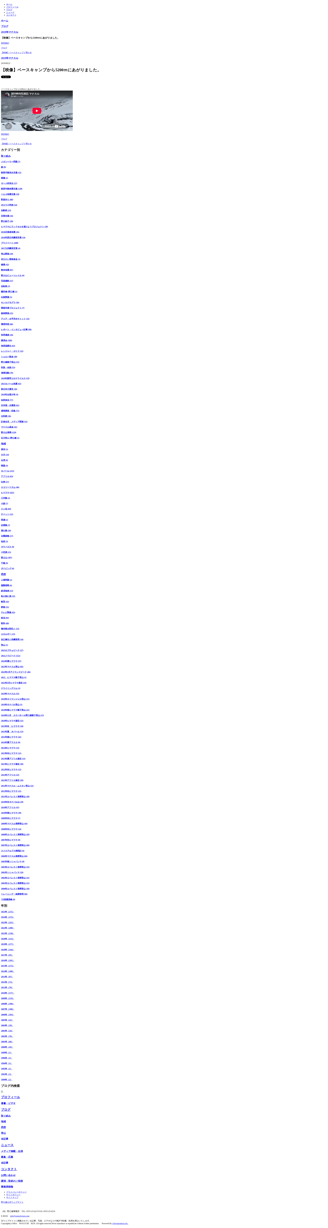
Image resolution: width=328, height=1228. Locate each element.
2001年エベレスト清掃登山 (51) (15, 883)
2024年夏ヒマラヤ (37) (11, 661)
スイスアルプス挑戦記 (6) (12, 851)
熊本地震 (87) (7, 270)
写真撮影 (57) (7, 281)
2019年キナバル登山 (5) (11, 704)
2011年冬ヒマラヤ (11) (11, 791)
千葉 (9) (4, 563)
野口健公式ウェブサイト (12, 1202)
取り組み (6, 156)
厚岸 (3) (4, 449)
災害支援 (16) (7, 216)
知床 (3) (4, 541)
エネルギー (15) (8, 634)
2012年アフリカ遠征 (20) (12, 780)
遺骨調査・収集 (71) (10, 411)
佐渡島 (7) (5, 525)
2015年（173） (7, 966)
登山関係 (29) (7, 254)
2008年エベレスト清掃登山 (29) (15, 834)
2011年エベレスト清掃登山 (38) (15, 796)
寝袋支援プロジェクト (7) (12, 308)
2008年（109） (7, 1004)
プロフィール (12, 7)
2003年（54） (7, 1031)
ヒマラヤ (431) (7, 493)
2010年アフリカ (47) (10, 807)
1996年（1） (6, 1058)
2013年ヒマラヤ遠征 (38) (12, 764)
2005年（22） (7, 1020)
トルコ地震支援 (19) (10, 194)
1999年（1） (6, 1052)
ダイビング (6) (7, 568)
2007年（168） (7, 1009)
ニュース (10, 12)
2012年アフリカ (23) (10, 775)
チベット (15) (7, 514)
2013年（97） (7, 977)
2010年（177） (7, 993)
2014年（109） (7, 971)
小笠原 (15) (6, 552)
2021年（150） (7, 933)
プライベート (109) (9, 243)
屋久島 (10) (6, 530)
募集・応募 (7, 1157)
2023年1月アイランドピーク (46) (15, 672)
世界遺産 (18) (7, 335)
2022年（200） (7, 928)
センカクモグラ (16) (10, 302)
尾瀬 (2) (4, 520)
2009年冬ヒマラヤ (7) (10, 818)
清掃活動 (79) (7, 373)
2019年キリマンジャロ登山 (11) (15, 699)
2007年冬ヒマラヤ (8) (10, 840)
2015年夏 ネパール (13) (12, 731)
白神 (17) (5, 482)
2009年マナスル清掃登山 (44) (14, 823)
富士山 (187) (6, 557)
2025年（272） (7, 912)
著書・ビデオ (8, 1103)
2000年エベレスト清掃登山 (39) (15, 889)
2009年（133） (7, 998)
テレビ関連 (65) (8, 612)
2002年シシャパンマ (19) (12, 872)
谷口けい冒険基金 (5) (10, 259)
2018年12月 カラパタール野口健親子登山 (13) (22, 715)
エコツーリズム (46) (10, 487)
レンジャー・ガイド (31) (12, 351)
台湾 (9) (4, 460)
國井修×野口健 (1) (9, 291)
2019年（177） (7, 944)
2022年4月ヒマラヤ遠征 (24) (13, 683)
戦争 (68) (5, 623)
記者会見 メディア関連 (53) (14, 422)
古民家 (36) (6, 416)
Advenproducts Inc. (120, 1223)
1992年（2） (6, 1074)
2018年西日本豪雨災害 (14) (13, 237)
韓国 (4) (4, 465)
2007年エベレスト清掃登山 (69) (15, 845)
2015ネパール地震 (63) (11, 384)
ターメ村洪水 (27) (9, 183)
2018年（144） (7, 950)
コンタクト (11, 15)
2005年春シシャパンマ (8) (12, 861)
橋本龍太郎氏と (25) (10, 629)
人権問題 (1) (6, 580)
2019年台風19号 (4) (9, 394)
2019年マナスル (9, 32)
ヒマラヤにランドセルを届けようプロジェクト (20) (24, 227)
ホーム (9, 4)
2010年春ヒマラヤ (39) (11, 813)
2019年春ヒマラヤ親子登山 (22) (15, 710)
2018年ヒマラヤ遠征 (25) (12, 721)
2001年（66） (7, 1042)
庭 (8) (3, 167)
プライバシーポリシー (16, 1192)
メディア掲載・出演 (12, 1151)
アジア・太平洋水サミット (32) (15, 319)
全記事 (4, 1138)
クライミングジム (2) (10, 688)
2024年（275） (7, 917)
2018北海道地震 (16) (10, 232)
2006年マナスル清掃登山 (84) (14, 856)
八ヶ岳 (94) (6, 509)
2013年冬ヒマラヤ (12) (11, 753)
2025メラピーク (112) (10, 656)
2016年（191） (7, 960)
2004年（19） (7, 1025)
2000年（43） (7, 1047)
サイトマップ (12, 1197)
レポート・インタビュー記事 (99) (16, 329)
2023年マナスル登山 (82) (12, 667)
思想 (3, 574)
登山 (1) (4, 645)
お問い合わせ (8, 1175)
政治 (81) (5, 618)
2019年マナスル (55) (10, 694)
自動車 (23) (6, 210)
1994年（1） (6, 1063)
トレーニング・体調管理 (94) (14, 894)
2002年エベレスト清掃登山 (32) (15, 878)
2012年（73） (7, 982)
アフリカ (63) (7, 476)
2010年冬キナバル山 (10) (12, 802)
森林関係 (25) (7, 313)
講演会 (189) (6, 340)
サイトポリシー (13, 1195)
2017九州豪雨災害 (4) (10, 248)
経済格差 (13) (7, 591)
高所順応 (5, 43)
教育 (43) (5, 602)
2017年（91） (7, 955)
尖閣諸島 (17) (7, 536)
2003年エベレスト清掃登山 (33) (15, 867)
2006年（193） (7, 1015)
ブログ (9, 10)
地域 (3, 443)
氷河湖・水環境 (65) (10, 405)
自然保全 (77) (7, 400)
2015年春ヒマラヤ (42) (11, 737)
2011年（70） (7, 987)
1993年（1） (6, 1069)
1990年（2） (6, 1079)
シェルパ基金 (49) (9, 357)
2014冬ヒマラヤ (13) (10, 748)
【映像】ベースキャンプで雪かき (16, 53)
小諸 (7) (4, 503)
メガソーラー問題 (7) (10, 162)
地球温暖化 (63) (8, 346)
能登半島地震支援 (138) (11, 189)
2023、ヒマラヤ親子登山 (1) (13, 677)
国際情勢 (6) (6, 585)
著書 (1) (4, 178)
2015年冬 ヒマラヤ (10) (12, 726)
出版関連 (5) (6, 297)
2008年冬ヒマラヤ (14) (11, 829)
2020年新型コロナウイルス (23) (15, 378)
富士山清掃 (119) (8, 432)
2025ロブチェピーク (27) (12, 650)
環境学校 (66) (7, 324)
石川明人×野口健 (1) (10, 438)
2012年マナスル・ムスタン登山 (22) (17, 786)
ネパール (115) (7, 471)
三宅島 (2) (5, 498)
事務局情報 (7, 1186)
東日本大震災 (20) (9, 389)
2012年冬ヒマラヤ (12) (11, 769)
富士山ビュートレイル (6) (12, 275)
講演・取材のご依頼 (12, 1181)
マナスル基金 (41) (9, 427)
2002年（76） (7, 1036)
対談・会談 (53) (8, 367)
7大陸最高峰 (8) (8, 899)
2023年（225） (7, 922)
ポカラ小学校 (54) (9, 205)
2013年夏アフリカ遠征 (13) (13, 759)
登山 (3, 1133)
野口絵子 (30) (7, 221)
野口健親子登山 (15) (10, 362)
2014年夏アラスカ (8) (10, 742)
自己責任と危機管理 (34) (12, 639)
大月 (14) (5, 455)
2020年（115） (7, 939)
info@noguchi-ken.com (19, 1216)
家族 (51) (5, 607)
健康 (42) (5, 264)
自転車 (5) (5, 286)
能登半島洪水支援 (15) (11, 172)
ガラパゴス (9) (7, 547)
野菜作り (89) (7, 199)
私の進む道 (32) (8, 596)
